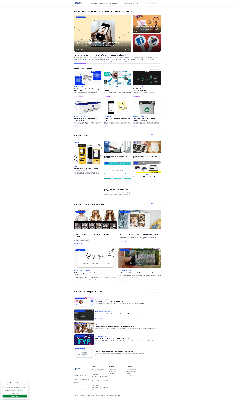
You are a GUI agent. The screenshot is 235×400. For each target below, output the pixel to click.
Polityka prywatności (90, 395)
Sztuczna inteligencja (79, 96)
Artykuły (94, 366)
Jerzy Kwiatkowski (78, 116)
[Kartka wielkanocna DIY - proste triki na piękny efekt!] (147, 24)
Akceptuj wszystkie (14, 396)
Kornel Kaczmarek (107, 86)
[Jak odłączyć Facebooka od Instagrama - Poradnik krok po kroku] (147, 43)
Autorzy (111, 366)
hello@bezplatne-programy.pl (82, 389)
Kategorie (129, 366)
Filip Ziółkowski (77, 86)
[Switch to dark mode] (159, 3)
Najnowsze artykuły (93, 3)
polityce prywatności (19, 390)
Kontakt (97, 395)
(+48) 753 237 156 (79, 387)
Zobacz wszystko (155, 68)
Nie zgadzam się (14, 393)
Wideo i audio (136, 3)
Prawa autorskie (83, 395)
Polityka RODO (102, 395)
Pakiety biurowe (128, 3)
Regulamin (76, 395)
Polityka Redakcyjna (110, 395)
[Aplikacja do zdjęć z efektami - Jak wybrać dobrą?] (102, 33)
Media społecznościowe (103, 3)
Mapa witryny (117, 395)
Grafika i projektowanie (114, 3)
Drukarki (122, 3)
